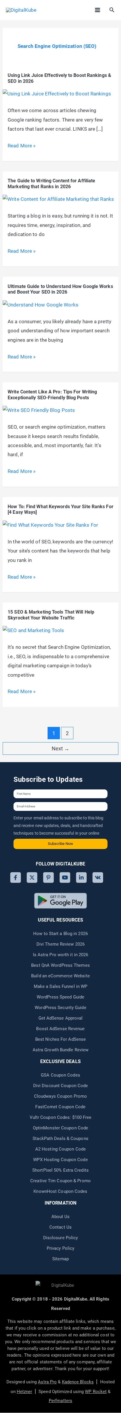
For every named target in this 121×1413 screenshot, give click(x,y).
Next (61, 748)
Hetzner (24, 1391)
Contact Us (60, 1227)
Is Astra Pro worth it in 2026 (60, 954)
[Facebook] (15, 877)
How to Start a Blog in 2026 (60, 933)
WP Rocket (96, 1391)
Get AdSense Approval (60, 1018)
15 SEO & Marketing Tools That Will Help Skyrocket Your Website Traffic (51, 615)
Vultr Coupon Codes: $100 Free (61, 1117)
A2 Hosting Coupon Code (60, 1149)
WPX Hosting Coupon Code (60, 1159)
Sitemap (60, 1259)
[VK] (98, 877)
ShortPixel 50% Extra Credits (60, 1170)
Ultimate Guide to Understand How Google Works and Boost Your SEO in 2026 (60, 289)
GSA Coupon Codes (60, 1075)
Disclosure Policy (60, 1237)
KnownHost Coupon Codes (60, 1191)
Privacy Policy (60, 1248)
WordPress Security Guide (60, 1007)
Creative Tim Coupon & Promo (60, 1180)
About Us (60, 1216)
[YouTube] (65, 877)
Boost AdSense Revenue (60, 1028)
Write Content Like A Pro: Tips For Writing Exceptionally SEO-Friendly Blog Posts (52, 394)
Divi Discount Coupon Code (60, 1085)
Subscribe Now (60, 843)
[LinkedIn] (81, 877)
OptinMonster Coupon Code (60, 1128)
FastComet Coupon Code (60, 1106)
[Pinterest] (48, 877)
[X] (32, 877)
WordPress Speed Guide (60, 997)
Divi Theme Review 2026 (60, 944)
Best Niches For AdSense (60, 1039)
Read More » (22, 146)
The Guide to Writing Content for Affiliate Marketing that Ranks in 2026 (51, 183)
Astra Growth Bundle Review (61, 1049)
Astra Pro (47, 1382)
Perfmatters (60, 1400)
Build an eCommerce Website (60, 976)
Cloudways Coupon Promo (60, 1096)
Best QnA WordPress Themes (60, 965)
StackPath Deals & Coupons (60, 1138)
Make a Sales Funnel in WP (61, 986)
